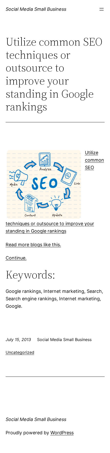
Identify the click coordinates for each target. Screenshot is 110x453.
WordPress (62, 432)
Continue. (16, 258)
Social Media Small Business (36, 9)
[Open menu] (101, 9)
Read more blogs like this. (33, 244)
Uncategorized (20, 352)
